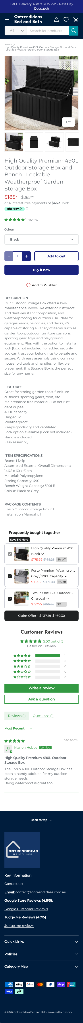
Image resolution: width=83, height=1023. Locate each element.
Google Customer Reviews (26, 909)
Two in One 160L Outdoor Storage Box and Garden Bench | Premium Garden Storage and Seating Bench (53, 593)
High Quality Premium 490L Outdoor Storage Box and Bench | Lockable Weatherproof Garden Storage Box (41, 48)
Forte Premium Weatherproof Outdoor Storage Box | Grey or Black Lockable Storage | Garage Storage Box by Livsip (53, 571)
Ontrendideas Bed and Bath (30, 1012)
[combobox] (41, 30)
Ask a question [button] (41, 699)
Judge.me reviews (19, 926)
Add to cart (57, 256)
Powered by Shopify (60, 1012)
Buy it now (41, 270)
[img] (14, 741)
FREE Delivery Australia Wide (32, 4)
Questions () (43, 716)
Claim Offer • (41, 616)
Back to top (39, 820)
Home (8, 44)
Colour (9, 229)
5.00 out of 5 (53, 641)
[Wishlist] (66, 19)
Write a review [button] (41, 688)
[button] (76, 19)
